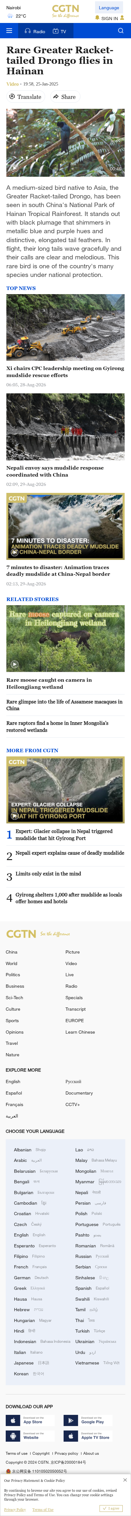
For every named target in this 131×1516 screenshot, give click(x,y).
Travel (12, 1043)
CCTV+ (73, 1104)
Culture (13, 1009)
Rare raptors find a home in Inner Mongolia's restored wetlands (57, 726)
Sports (12, 1020)
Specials (74, 997)
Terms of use (17, 1453)
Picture (73, 952)
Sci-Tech (14, 997)
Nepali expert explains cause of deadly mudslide (70, 853)
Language (109, 7)
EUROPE (75, 1020)
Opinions (15, 1032)
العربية (12, 1115)
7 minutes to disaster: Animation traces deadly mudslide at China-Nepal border (58, 570)
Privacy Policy (15, 1509)
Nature (12, 1054)
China (11, 952)
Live (70, 974)
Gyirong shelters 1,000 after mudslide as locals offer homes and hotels (69, 898)
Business (15, 986)
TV (63, 31)
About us (91, 1453)
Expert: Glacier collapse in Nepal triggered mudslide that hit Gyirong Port (64, 834)
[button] (14, 168)
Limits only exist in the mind (48, 873)
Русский (73, 1081)
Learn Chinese (80, 1032)
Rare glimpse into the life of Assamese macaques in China (64, 705)
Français (14, 1104)
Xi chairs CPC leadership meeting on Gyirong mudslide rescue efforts (65, 371)
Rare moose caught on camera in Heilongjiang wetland (49, 683)
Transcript (76, 1009)
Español (14, 1093)
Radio (39, 31)
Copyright (41, 1453)
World (11, 963)
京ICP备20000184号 (68, 1462)
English (13, 1081)
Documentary (79, 1093)
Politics (13, 974)
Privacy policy (67, 1453)
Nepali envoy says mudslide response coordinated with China (55, 471)
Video (71, 963)
